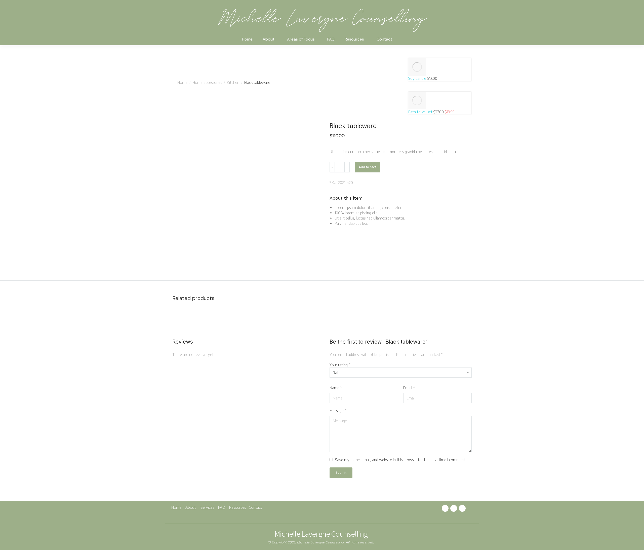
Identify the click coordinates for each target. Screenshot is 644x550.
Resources (237, 507)
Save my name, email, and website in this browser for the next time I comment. (400, 459)
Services (207, 507)
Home (176, 507)
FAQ (221, 507)
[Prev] (411, 55)
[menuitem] (247, 40)
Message (338, 410)
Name (336, 387)
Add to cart (367, 167)
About (190, 507)
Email (409, 387)
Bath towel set (420, 111)
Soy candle (417, 78)
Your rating (340, 364)
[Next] (411, 89)
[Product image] (417, 67)
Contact (255, 507)
